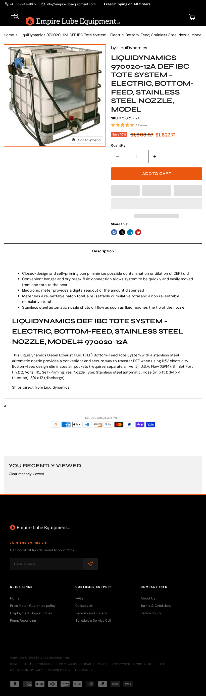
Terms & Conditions (156, 606)
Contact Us (84, 606)
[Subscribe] (90, 564)
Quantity (118, 145)
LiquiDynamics (132, 48)
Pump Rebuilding (23, 620)
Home (9, 35)
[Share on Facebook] (114, 232)
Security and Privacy (91, 613)
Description (103, 251)
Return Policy (151, 613)
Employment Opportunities (31, 613)
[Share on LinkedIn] (130, 232)
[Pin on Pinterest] (138, 232)
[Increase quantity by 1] (154, 156)
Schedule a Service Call (93, 620)
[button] (125, 190)
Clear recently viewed (26, 474)
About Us (148, 598)
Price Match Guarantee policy (33, 606)
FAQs (79, 598)
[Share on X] (122, 232)
